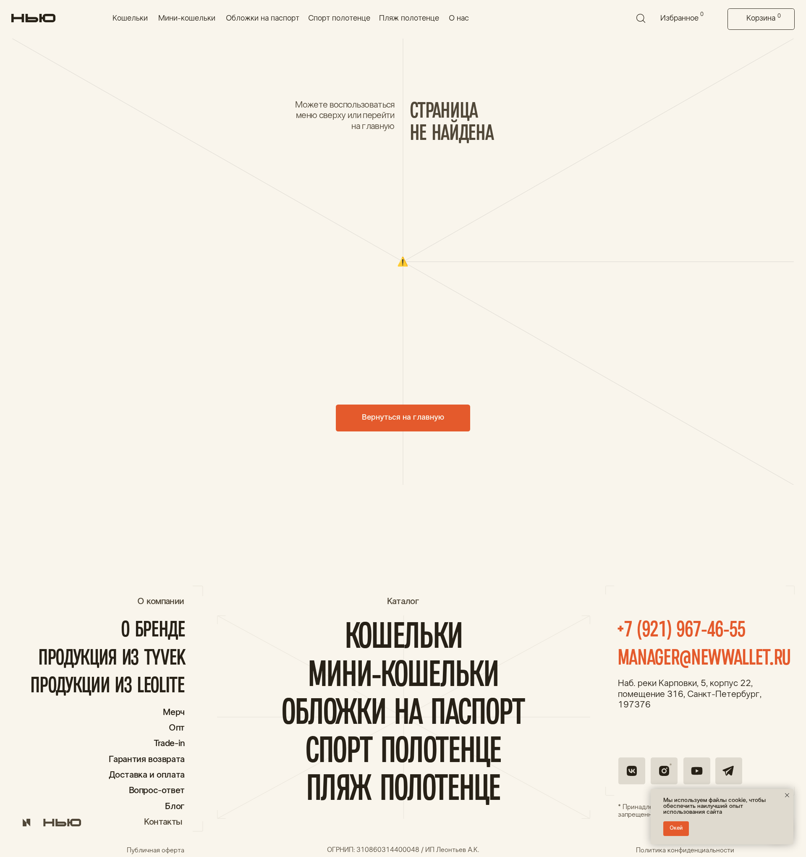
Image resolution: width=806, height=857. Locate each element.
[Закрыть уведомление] (787, 795)
